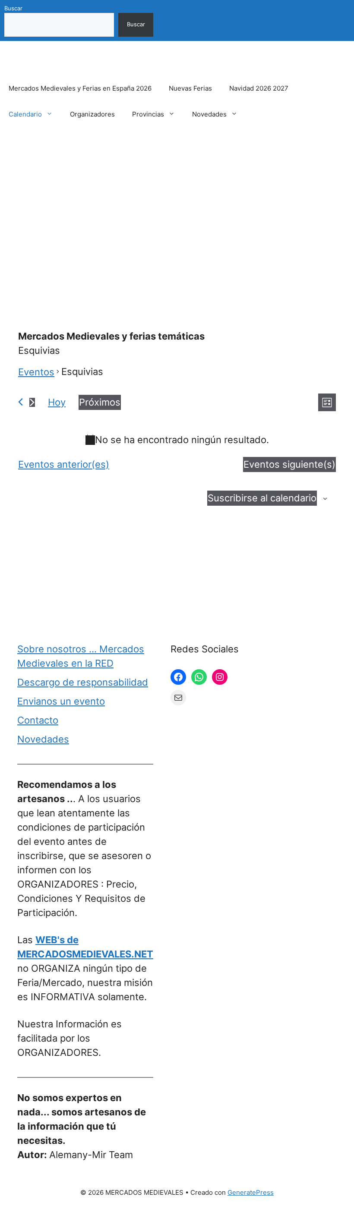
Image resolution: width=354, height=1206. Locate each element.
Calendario (25, 114)
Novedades (209, 114)
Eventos (36, 372)
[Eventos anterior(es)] (20, 402)
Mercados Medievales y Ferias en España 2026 (80, 88)
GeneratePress (251, 1192)
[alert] (177, 440)
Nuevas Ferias (190, 88)
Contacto (37, 720)
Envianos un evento (61, 701)
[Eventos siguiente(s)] (32, 402)
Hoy (57, 402)
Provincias (148, 114)
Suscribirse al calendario (262, 498)
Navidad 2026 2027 (258, 88)
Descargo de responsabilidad (82, 682)
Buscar (13, 8)
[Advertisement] (177, 208)
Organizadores (92, 114)
